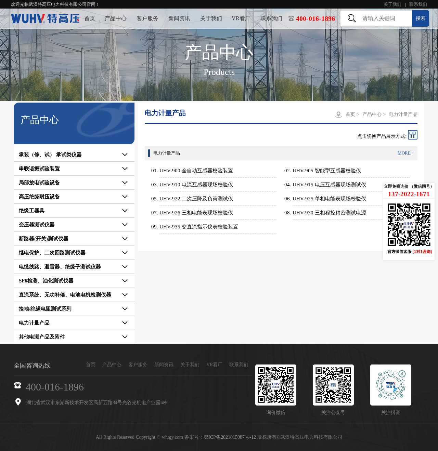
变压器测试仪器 (37, 224)
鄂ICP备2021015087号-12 (230, 437)
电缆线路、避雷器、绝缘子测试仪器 (60, 266)
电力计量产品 (34, 323)
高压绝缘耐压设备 (39, 196)
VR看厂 (241, 18)
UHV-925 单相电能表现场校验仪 (329, 198)
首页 (89, 18)
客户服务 (147, 18)
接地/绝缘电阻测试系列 (45, 308)
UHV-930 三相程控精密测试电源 (329, 212)
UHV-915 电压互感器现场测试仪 (329, 184)
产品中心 (116, 18)
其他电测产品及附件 (42, 337)
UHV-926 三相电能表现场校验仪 (196, 212)
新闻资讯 (179, 18)
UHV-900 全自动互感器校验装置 (196, 170)
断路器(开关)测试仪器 (43, 238)
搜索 (420, 18)
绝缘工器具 (31, 210)
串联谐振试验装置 (39, 168)
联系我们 (418, 4)
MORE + (406, 153)
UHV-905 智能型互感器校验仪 (327, 170)
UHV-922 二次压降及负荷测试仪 (196, 198)
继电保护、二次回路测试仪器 (52, 252)
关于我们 (392, 4)
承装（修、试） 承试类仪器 (50, 154)
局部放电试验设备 (39, 182)
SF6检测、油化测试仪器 (46, 280)
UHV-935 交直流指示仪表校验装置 (198, 226)
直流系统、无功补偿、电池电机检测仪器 (65, 294)
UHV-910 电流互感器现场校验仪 (196, 184)
